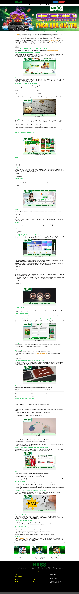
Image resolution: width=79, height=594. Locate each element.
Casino (33, 4)
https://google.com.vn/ (54, 40)
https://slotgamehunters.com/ (49, 41)
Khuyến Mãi (46, 4)
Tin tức (51, 4)
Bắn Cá (30, 4)
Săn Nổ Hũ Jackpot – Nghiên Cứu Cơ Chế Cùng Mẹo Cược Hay (56, 556)
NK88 (27, 4)
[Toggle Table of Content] (17, 46)
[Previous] (14, 553)
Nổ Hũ (37, 4)
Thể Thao (41, 4)
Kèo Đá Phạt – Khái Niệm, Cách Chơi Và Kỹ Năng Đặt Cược (39, 556)
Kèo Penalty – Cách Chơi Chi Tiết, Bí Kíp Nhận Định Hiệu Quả (22, 556)
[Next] (64, 553)
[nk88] (18, 2)
